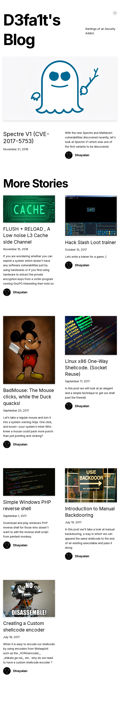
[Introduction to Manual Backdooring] (91, 485)
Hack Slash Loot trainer (90, 242)
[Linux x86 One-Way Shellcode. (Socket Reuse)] (91, 335)
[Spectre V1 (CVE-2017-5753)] (60, 89)
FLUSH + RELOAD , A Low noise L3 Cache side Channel (26, 235)
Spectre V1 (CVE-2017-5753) (26, 137)
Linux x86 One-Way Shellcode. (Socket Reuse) (86, 367)
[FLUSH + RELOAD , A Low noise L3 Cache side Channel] (29, 209)
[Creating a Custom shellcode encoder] (29, 598)
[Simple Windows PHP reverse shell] (29, 482)
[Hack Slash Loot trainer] (91, 215)
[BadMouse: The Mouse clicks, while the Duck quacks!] (29, 350)
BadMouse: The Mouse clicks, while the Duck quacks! (28, 396)
